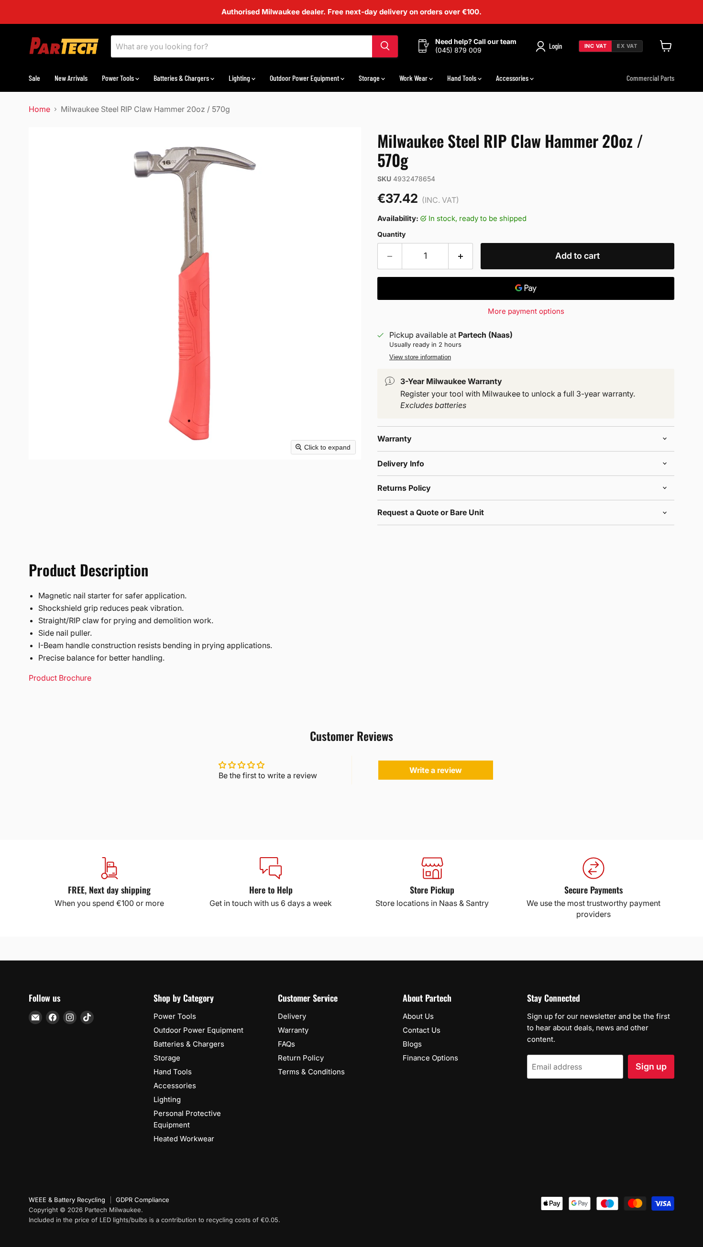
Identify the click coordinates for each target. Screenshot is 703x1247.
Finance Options (430, 1057)
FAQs (286, 1043)
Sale (34, 77)
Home (39, 109)
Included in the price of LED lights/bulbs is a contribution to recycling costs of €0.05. (154, 1220)
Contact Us (421, 1030)
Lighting (240, 77)
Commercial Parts (650, 77)
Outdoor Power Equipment (305, 77)
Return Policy (301, 1057)
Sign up (651, 1066)
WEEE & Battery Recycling (67, 1199)
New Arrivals (71, 77)
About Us (418, 1016)
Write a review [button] (435, 770)
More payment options (526, 311)
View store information (420, 357)
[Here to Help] (271, 888)
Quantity (391, 234)
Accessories (513, 77)
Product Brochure (60, 678)
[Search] (385, 46)
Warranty (293, 1030)
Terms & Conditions (311, 1071)
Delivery (292, 1016)
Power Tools (118, 77)
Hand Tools (462, 77)
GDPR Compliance (142, 1199)
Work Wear (414, 77)
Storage (370, 77)
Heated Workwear (184, 1138)
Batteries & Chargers (182, 77)
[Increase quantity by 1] (461, 256)
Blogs (412, 1043)
